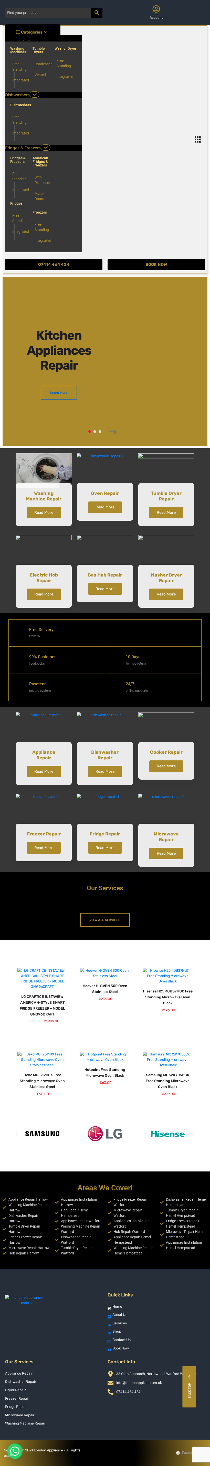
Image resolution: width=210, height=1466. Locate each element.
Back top (190, 1390)
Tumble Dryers (39, 50)
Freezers (40, 212)
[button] (17, 1133)
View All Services (105, 920)
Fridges (16, 203)
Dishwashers (17, 94)
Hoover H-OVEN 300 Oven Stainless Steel (105, 989)
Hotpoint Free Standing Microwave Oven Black (105, 1072)
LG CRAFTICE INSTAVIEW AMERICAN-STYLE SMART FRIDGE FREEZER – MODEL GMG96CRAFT (42, 1005)
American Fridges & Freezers (40, 161)
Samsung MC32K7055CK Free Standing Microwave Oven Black (168, 1081)
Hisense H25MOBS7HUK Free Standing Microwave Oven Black (168, 997)
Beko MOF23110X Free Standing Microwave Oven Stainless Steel (42, 1081)
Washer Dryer (65, 48)
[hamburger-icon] (197, 140)
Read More (43, 512)
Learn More (59, 392)
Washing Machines (18, 50)
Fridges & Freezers (23, 147)
